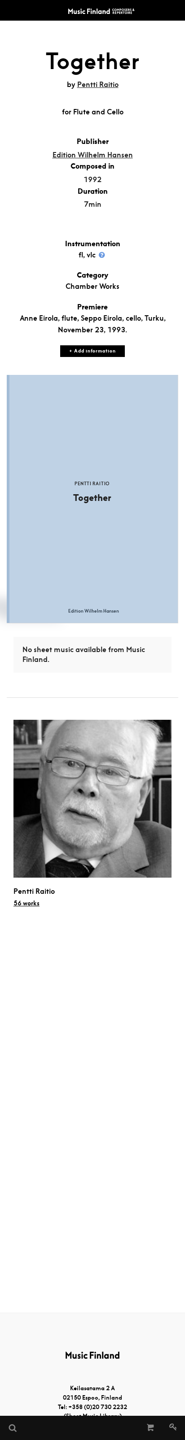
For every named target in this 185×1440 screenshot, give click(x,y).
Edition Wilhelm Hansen (93, 155)
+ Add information (92, 351)
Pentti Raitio (98, 84)
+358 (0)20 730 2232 (97, 1407)
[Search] (12, 1428)
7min (92, 204)
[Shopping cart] (151, 1428)
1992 (92, 179)
